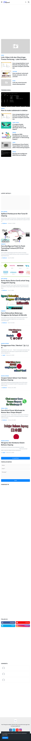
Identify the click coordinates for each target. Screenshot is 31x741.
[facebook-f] (10, 730)
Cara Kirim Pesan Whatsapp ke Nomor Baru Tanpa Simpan (13, 411)
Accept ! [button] (5, 737)
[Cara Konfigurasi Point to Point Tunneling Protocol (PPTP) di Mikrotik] (15, 235)
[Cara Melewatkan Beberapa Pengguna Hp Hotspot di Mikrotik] (15, 302)
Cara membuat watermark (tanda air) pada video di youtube (20, 75)
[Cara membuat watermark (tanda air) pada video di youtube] (6, 74)
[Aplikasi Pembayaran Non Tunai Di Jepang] (15, 202)
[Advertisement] (15, 21)
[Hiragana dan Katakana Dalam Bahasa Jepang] (15, 432)
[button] (1, 2)
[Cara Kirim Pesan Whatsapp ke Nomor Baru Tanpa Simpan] (15, 399)
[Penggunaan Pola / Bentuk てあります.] (15, 334)
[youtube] (17, 730)
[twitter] (14, 730)
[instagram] (20, 730)
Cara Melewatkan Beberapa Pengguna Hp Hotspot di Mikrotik (14, 314)
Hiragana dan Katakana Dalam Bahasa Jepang (13, 444)
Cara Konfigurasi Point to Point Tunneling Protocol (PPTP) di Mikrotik (13, 248)
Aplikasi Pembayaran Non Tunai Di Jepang (14, 215)
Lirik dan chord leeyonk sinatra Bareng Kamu (19, 83)
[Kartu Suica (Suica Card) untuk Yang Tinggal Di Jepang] (15, 269)
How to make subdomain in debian (14, 110)
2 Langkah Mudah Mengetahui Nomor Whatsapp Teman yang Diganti (19, 127)
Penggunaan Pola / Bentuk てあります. (15, 346)
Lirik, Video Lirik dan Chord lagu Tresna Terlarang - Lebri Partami (14, 58)
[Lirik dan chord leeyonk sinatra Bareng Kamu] (6, 82)
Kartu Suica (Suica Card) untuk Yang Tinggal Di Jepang (15, 282)
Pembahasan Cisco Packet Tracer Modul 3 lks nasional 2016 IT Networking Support (20, 146)
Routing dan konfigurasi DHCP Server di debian (19, 154)
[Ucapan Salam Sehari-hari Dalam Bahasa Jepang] (15, 367)
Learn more (4, 734)
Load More (16, 458)
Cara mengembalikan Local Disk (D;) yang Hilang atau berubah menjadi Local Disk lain (20, 65)
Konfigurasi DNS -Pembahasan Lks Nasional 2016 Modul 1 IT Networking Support (20, 137)
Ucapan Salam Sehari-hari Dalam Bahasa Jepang (14, 379)
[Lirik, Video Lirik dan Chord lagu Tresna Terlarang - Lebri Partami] (15, 46)
